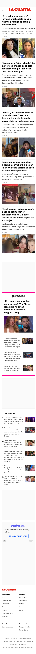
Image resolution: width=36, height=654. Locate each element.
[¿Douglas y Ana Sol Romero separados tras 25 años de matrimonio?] (28, 368)
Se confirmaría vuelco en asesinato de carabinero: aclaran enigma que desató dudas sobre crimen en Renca (13, 432)
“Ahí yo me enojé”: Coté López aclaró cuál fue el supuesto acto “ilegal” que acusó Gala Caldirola (13, 444)
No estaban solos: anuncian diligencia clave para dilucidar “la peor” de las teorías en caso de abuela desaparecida (18, 166)
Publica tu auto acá (18, 536)
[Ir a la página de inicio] (20, 9)
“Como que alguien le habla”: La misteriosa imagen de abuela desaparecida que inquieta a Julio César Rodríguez (18, 67)
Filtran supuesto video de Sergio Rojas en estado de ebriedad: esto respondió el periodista (13, 469)
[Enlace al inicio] (18, 296)
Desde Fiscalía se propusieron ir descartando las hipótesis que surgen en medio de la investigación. (18, 177)
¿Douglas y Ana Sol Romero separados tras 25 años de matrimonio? (12, 369)
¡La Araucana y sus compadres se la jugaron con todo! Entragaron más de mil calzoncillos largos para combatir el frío (13, 357)
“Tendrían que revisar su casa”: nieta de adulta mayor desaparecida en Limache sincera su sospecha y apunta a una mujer (18, 215)
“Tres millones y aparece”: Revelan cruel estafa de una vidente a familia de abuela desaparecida (16, 20)
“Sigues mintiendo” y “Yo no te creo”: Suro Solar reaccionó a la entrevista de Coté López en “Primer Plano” (13, 480)
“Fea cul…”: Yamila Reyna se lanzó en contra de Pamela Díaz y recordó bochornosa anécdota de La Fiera (13, 420)
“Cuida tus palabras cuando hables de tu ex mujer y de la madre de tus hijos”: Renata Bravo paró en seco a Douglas (12, 343)
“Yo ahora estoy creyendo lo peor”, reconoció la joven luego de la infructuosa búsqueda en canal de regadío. (18, 227)
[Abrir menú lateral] (3, 9)
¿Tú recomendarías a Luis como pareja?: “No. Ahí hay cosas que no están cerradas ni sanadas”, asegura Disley (17, 307)
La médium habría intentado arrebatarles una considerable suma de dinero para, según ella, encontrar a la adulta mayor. (18, 31)
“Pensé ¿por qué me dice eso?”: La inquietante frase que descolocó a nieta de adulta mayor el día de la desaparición (18, 117)
